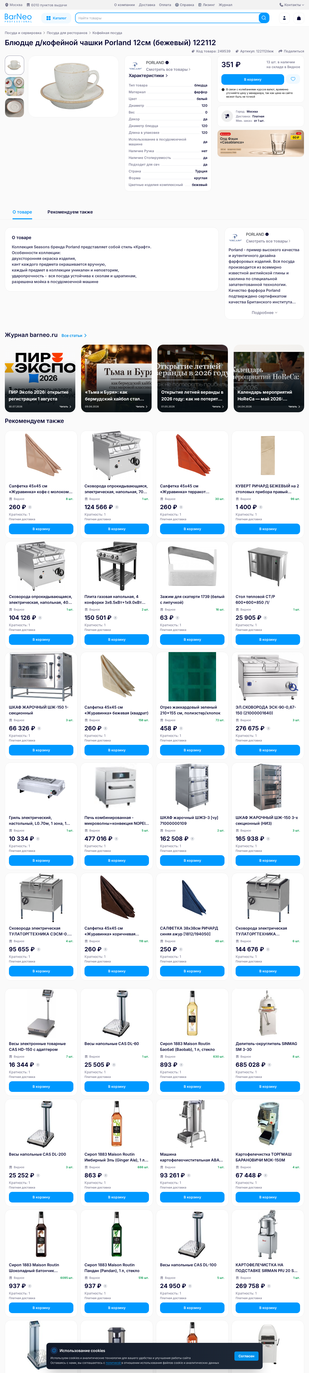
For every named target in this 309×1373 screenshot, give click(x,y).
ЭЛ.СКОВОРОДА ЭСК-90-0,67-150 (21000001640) (266, 710)
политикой (113, 1363)
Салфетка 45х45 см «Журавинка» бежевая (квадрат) (116, 710)
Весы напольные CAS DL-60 (111, 1043)
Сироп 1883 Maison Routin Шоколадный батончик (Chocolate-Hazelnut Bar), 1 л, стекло (37, 1267)
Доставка (147, 5)
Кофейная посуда (107, 33)
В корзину (252, 79)
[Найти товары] (264, 18)
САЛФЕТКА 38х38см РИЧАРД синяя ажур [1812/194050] (189, 931)
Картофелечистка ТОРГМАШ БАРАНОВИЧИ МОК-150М (264, 1157)
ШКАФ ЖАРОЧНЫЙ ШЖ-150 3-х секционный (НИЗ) (267, 820)
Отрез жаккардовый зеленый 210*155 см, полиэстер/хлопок (190, 710)
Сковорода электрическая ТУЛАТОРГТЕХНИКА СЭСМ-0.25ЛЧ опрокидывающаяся (261, 931)
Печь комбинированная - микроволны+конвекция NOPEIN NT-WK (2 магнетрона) (116, 820)
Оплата (165, 5)
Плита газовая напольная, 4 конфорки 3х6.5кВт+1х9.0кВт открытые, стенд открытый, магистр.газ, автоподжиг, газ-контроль (113, 599)
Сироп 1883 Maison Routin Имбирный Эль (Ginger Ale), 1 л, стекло (115, 1157)
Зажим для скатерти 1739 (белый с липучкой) (192, 599)
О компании (124, 5)
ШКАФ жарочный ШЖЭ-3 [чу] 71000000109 (189, 820)
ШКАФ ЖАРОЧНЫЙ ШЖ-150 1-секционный (38, 710)
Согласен (246, 1356)
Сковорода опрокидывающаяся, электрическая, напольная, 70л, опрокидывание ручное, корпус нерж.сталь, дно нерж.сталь (116, 489)
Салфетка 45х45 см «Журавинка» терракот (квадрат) (183, 489)
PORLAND (155, 62)
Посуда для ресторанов (67, 33)
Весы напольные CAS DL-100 (188, 1264)
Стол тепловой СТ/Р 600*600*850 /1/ (255, 599)
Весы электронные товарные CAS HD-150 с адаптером (37, 1046)
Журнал (225, 5)
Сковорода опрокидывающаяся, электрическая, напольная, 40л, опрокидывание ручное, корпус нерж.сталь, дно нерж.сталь (40, 599)
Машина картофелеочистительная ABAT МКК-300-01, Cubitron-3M (191, 1157)
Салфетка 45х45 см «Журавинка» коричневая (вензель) (109, 931)
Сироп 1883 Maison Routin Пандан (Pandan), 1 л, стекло (112, 1267)
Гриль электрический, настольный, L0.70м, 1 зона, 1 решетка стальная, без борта (37, 820)
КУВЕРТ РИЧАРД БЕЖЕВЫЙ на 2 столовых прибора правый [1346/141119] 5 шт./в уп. (267, 489)
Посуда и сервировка (23, 33)
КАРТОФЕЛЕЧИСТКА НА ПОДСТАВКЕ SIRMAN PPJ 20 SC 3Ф (266, 1267)
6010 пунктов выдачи (49, 5)
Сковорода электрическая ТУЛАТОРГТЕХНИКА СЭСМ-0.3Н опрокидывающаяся (41, 931)
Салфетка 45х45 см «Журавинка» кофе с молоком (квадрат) (39, 489)
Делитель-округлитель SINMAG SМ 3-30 (266, 1046)
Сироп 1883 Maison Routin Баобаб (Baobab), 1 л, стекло (187, 1046)
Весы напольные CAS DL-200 (37, 1154)
